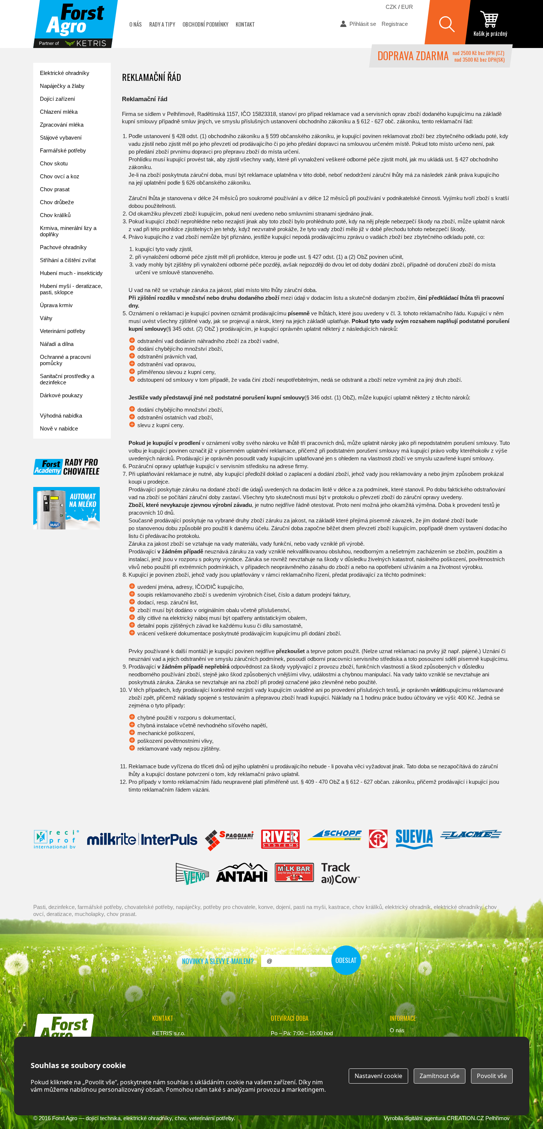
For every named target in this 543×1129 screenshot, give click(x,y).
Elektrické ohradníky (64, 73)
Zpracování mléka (61, 124)
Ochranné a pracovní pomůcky (65, 360)
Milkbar (294, 874)
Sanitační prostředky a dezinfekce (67, 379)
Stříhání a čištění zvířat (68, 260)
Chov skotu (54, 163)
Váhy (46, 318)
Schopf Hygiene (334, 841)
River (280, 841)
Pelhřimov (497, 1118)
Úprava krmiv (56, 305)
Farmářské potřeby (63, 150)
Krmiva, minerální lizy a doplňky (68, 231)
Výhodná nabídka (61, 415)
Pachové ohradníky (63, 247)
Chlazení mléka (59, 112)
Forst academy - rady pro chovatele (66, 467)
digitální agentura (424, 1118)
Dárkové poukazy (61, 395)
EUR (407, 7)
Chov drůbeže (57, 202)
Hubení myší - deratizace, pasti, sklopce (71, 289)
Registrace (395, 24)
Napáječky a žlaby (62, 86)
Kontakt (245, 24)
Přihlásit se (362, 24)
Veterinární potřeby (62, 331)
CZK (391, 7)
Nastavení (378, 1076)
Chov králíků (55, 215)
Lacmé (471, 841)
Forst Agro (64, 1118)
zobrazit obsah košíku (490, 24)
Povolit (492, 1076)
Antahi (242, 874)
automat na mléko (66, 508)
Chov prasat (54, 189)
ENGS (340, 874)
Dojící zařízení (57, 99)
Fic (379, 841)
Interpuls (142, 841)
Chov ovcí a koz (59, 176)
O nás (135, 24)
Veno (192, 874)
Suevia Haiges (414, 841)
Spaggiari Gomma (229, 841)
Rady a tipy (162, 24)
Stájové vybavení (61, 137)
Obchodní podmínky (205, 24)
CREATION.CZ (465, 1118)
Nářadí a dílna (57, 344)
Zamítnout (440, 1076)
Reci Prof (57, 841)
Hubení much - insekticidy (71, 273)
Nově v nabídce (59, 428)
